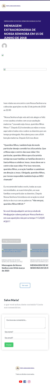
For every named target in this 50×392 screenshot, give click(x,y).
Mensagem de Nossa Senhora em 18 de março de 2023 (13, 268)
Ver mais (25, 285)
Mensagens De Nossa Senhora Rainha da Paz (12, 261)
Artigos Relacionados (11, 241)
